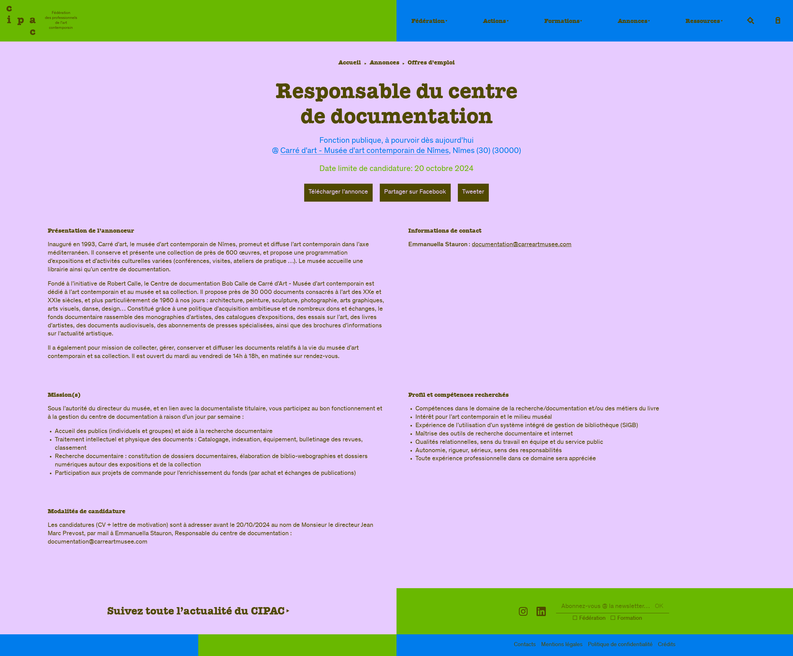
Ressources (703, 20)
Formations (562, 20)
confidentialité (620, 645)
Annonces (632, 20)
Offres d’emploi (431, 62)
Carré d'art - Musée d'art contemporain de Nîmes (364, 151)
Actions (494, 20)
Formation (629, 618)
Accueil (349, 62)
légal (562, 645)
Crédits (667, 645)
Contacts (525, 645)
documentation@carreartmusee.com (522, 245)
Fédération (428, 20)
